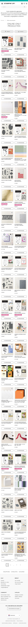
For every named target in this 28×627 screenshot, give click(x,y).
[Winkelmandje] (26, 3)
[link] (24, 3)
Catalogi (17, 592)
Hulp (2, 578)
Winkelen (2, 20)
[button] (22, 3)
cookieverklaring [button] (22, 623)
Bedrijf (17, 578)
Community (4, 592)
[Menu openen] (2, 3)
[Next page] (20, 565)
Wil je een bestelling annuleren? (14, 605)
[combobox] (14, 7)
